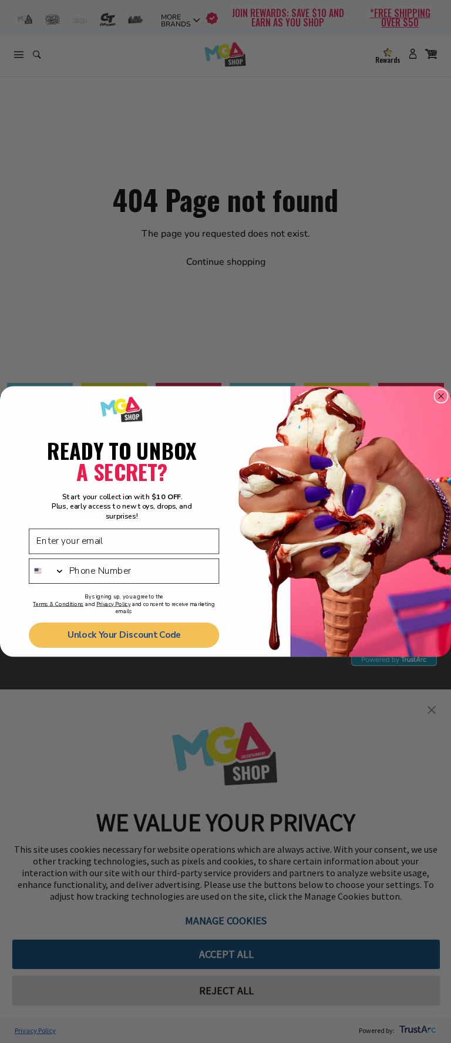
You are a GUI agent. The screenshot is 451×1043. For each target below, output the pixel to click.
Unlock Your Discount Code (124, 635)
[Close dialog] (441, 396)
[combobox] (47, 571)
